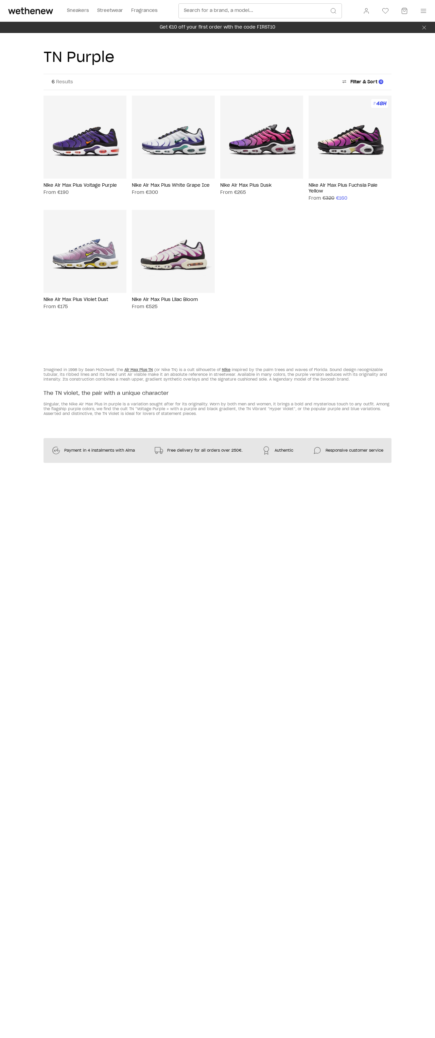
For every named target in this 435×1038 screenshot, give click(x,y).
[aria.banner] (424, 27)
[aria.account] (366, 11)
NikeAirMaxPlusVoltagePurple (80, 185)
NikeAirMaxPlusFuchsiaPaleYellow (343, 188)
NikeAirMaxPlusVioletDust (76, 300)
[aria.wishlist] (385, 11)
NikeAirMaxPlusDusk (246, 185)
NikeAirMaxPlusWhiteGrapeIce (171, 185)
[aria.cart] (404, 11)
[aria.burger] (422, 11)
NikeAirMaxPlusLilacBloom (165, 300)
